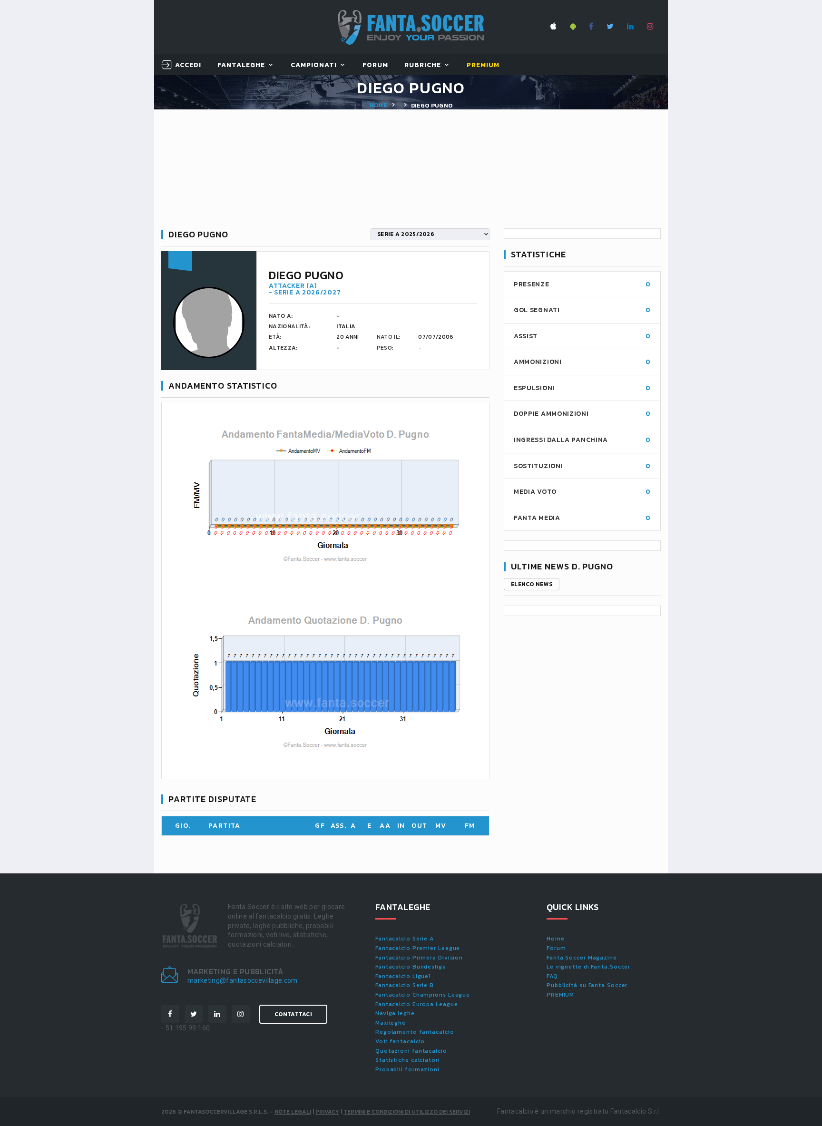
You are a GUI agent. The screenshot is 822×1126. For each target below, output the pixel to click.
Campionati (314, 65)
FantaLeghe (241, 65)
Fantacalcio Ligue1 (403, 976)
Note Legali (292, 1111)
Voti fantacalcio (400, 1041)
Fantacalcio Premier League (417, 948)
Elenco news (531, 584)
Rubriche (422, 65)
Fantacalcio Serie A (404, 938)
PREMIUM (560, 994)
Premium (483, 65)
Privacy (327, 1111)
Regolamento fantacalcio (414, 1032)
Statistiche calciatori (407, 1060)
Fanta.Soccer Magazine (582, 957)
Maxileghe (390, 1022)
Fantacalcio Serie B (404, 985)
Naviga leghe (395, 1013)
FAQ (552, 976)
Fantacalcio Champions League (422, 994)
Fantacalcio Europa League (416, 1004)
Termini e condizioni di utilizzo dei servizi (406, 1111)
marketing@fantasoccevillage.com (242, 980)
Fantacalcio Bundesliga (410, 966)
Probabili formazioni (407, 1069)
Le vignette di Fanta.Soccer (588, 966)
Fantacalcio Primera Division (419, 957)
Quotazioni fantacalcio (411, 1051)
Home (378, 105)
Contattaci (293, 1014)
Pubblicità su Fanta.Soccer (587, 985)
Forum (375, 65)
